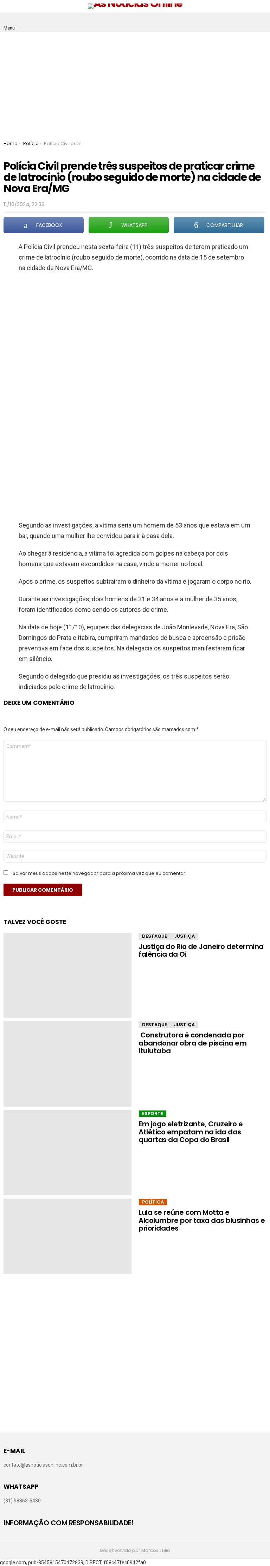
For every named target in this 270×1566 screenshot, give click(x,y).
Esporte (152, 1113)
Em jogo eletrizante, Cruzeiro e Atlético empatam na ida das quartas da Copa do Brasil (191, 1132)
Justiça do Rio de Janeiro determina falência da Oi (201, 950)
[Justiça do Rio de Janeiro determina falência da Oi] (67, 975)
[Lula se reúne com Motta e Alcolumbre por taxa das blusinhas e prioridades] (67, 1236)
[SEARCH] (260, 22)
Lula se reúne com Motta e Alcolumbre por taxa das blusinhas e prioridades (202, 1220)
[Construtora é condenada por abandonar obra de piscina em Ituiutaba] (67, 1064)
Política (153, 1202)
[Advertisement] (135, 84)
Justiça (184, 936)
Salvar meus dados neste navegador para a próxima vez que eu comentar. (99, 873)
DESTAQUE (154, 936)
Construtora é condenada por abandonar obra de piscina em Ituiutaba (192, 1043)
